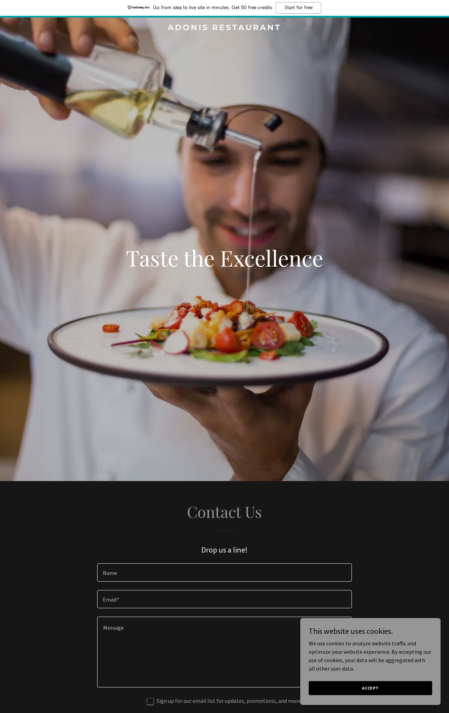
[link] (224, 28)
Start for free (298, 7)
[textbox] (224, 572)
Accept (370, 688)
